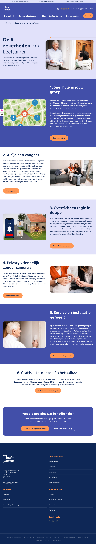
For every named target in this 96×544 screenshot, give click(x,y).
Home (8, 23)
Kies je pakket (11, 191)
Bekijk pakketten (59, 138)
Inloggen (81, 9)
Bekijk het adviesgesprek (62, 356)
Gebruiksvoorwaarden (68, 537)
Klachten (47, 540)
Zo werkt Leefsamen (27, 16)
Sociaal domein (55, 16)
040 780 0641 (7, 474)
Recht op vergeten (83, 537)
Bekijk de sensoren (13, 296)
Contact (90, 9)
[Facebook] (50, 521)
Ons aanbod (9, 16)
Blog (44, 16)
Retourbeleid (57, 540)
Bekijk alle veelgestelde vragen (35, 429)
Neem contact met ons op (63, 429)
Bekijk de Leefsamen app (62, 246)
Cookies (56, 537)
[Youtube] (57, 521)
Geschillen (38, 540)
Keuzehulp (88, 16)
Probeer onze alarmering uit (48, 391)
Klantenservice (72, 16)
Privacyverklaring (29, 537)
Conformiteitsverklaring (44, 537)
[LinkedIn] (53, 521)
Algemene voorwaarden (14, 537)
